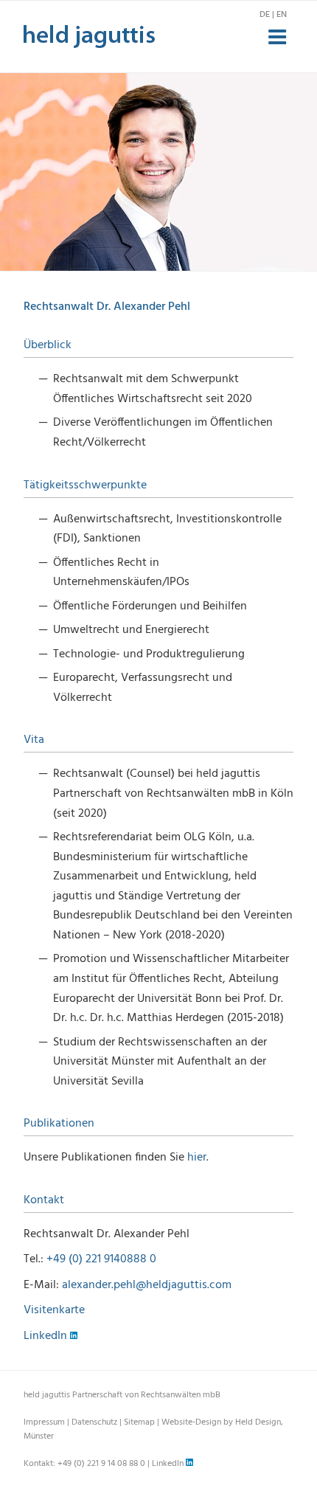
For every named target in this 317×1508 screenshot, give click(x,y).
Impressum (44, 1422)
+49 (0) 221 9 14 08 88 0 (101, 1463)
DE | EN (273, 14)
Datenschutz (94, 1422)
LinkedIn (47, 1336)
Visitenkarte (54, 1310)
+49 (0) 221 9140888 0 (101, 1259)
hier (196, 1157)
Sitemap (139, 1422)
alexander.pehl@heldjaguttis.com (146, 1285)
